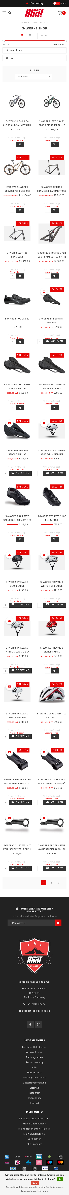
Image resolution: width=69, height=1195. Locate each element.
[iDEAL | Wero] (17, 1162)
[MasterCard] (60, 1162)
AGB (34, 1067)
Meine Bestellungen (34, 1123)
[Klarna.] (39, 1162)
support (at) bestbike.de (36, 1010)
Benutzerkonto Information (34, 1118)
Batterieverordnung (34, 1082)
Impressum (34, 1098)
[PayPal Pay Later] (34, 1168)
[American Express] (7, 1156)
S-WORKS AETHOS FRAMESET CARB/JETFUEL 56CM (51, 190)
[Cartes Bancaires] (39, 1156)
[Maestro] (50, 1162)
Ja (60, 1179)
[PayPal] (24, 1168)
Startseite (25, 22)
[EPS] (7, 1162)
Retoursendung (35, 1062)
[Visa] (45, 1168)
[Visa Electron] (56, 1168)
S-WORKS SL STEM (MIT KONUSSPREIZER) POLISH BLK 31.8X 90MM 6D (17, 849)
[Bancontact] (13, 1168)
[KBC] (28, 1162)
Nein (35, 1183)
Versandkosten (17, 140)
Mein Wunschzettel (34, 1133)
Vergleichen (35, 1139)
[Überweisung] (17, 1156)
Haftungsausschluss (34, 1077)
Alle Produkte (34, 1144)
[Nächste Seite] (58, 882)
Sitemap (34, 1087)
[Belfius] (28, 1156)
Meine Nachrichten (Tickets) (34, 1128)
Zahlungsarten (34, 1057)
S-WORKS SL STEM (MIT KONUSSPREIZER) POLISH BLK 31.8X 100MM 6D (52, 849)
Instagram (34, 1092)
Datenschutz (34, 1072)
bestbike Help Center (34, 1047)
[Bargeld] (50, 1156)
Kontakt (34, 1103)
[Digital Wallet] (60, 1156)
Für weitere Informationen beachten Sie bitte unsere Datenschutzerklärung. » (35, 1189)
